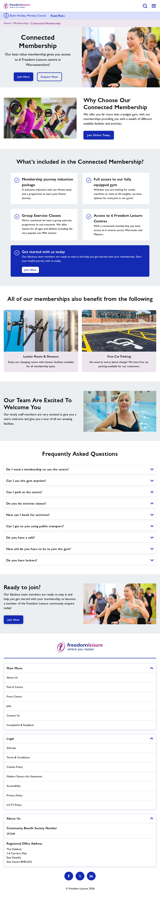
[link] (153, 6)
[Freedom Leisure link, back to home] (17, 5)
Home (7, 23)
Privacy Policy (14, 795)
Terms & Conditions (18, 757)
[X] (80, 876)
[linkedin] (91, 876)
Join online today (98, 135)
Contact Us (13, 715)
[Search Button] (145, 6)
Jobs (9, 706)
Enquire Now (49, 76)
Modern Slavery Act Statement (24, 776)
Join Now (24, 76)
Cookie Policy (15, 766)
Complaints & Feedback (20, 725)
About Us (12, 677)
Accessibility (14, 785)
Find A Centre (15, 687)
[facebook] (68, 876)
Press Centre (14, 696)
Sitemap (11, 747)
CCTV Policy (14, 804)
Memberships (21, 23)
